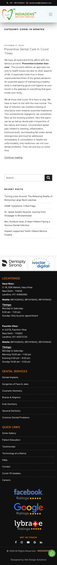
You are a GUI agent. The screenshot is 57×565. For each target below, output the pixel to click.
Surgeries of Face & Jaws (15, 384)
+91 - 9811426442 (17, 3)
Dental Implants (10, 377)
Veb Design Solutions (35, 559)
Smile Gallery (9, 433)
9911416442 (45, 299)
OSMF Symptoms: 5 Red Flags (20, 206)
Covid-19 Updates (11, 473)
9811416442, (31, 299)
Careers (6, 480)
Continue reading (13, 157)
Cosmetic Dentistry (12, 390)
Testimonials (8, 446)
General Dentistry (11, 410)
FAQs (4, 460)
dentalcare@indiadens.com (40, 3)
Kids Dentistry (9, 404)
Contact (6, 466)
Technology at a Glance (14, 453)
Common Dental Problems (15, 417)
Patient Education (11, 439)
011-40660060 (19, 294)
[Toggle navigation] (50, 14)
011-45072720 (19, 336)
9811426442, (17, 299)
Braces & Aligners (11, 397)
